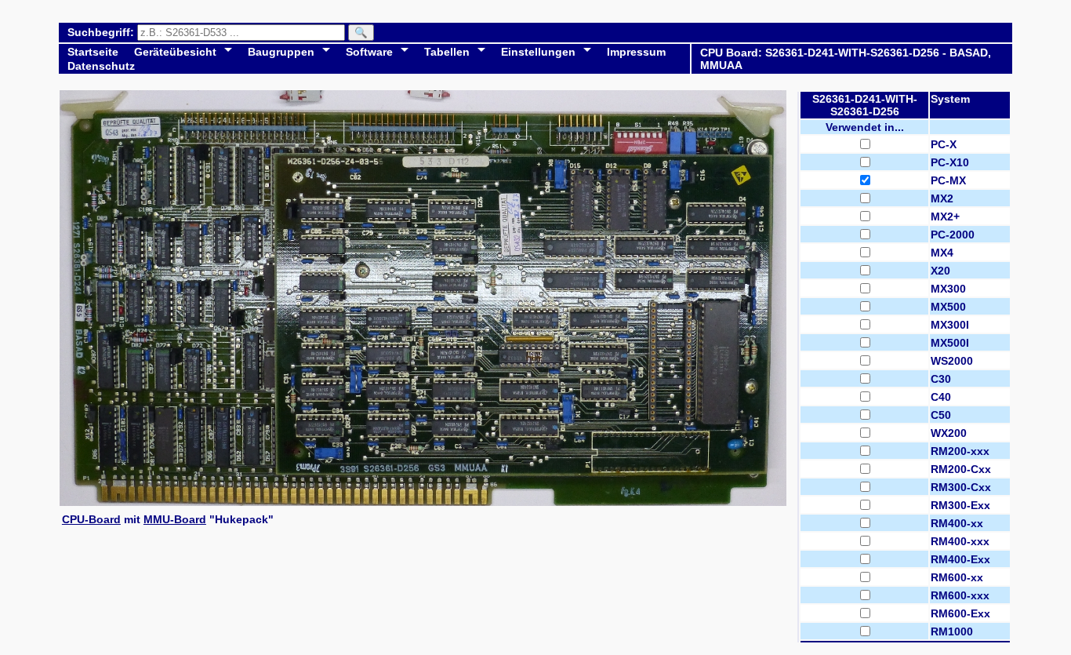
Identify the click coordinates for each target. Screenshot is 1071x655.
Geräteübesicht (175, 51)
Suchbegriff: (102, 32)
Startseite (92, 51)
